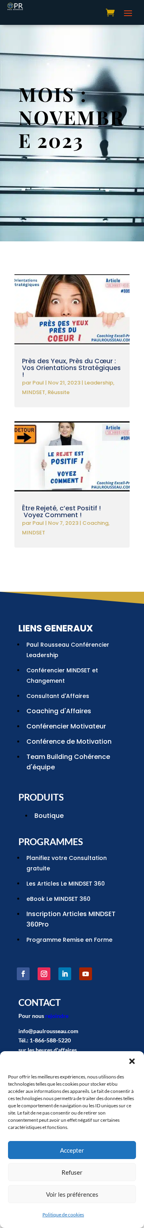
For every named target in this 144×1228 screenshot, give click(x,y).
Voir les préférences (72, 1194)
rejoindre (56, 1015)
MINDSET (33, 392)
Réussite (59, 392)
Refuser (72, 1172)
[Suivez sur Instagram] (44, 973)
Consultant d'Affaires (57, 696)
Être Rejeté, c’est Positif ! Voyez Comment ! (61, 512)
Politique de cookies (63, 1215)
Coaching (95, 523)
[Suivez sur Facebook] (23, 973)
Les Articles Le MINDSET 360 (65, 884)
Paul (38, 382)
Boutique (49, 815)
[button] (132, 1061)
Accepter (72, 1150)
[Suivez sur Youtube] (85, 973)
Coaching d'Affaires (58, 711)
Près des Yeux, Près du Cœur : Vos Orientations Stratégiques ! (71, 367)
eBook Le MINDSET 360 (58, 899)
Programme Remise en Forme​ (69, 940)
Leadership (98, 382)
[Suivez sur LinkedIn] (64, 973)
